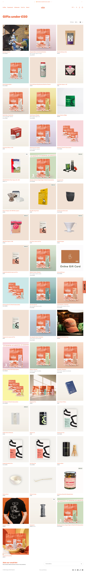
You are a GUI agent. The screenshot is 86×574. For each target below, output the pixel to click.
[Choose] (27, 49)
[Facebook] (73, 570)
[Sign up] (81, 563)
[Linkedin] (82, 570)
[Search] (76, 7)
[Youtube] (78, 570)
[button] (76, 22)
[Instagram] (75, 570)
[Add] (81, 49)
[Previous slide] (3, 1)
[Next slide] (81, 1)
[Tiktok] (80, 570)
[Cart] (82, 7)
